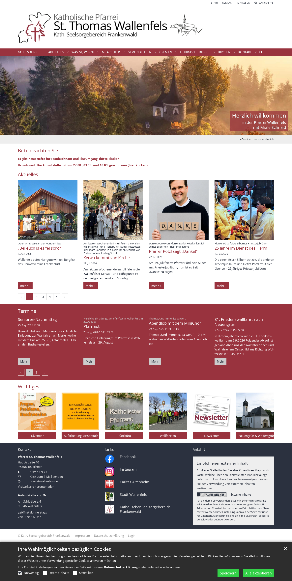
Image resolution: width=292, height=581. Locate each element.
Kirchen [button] (224, 52)
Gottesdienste (29, 52)
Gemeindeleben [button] (139, 52)
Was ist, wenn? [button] (83, 52)
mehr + (25, 286)
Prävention (36, 436)
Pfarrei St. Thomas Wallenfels (257, 139)
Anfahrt (199, 449)
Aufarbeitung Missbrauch (81, 436)
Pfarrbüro (124, 436)
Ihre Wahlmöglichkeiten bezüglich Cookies (64, 549)
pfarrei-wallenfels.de (44, 481)
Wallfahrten (168, 436)
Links (109, 449)
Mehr (23, 361)
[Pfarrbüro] (124, 411)
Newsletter (211, 436)
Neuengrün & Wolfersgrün (256, 436)
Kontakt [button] (244, 52)
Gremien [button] (165, 52)
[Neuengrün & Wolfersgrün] (255, 411)
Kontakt (24, 449)
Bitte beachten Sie (38, 150)
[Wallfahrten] (168, 411)
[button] (259, 53)
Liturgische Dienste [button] (195, 52)
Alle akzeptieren (258, 573)
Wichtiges (28, 387)
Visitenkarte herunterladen (36, 486)
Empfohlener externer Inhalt (222, 463)
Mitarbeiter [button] (111, 52)
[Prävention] (37, 411)
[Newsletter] (211, 411)
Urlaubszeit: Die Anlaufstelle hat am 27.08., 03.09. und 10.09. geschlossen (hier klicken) (83, 165)
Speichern (228, 573)
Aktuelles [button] (56, 52)
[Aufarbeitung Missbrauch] (80, 411)
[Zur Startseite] (146, 26)
